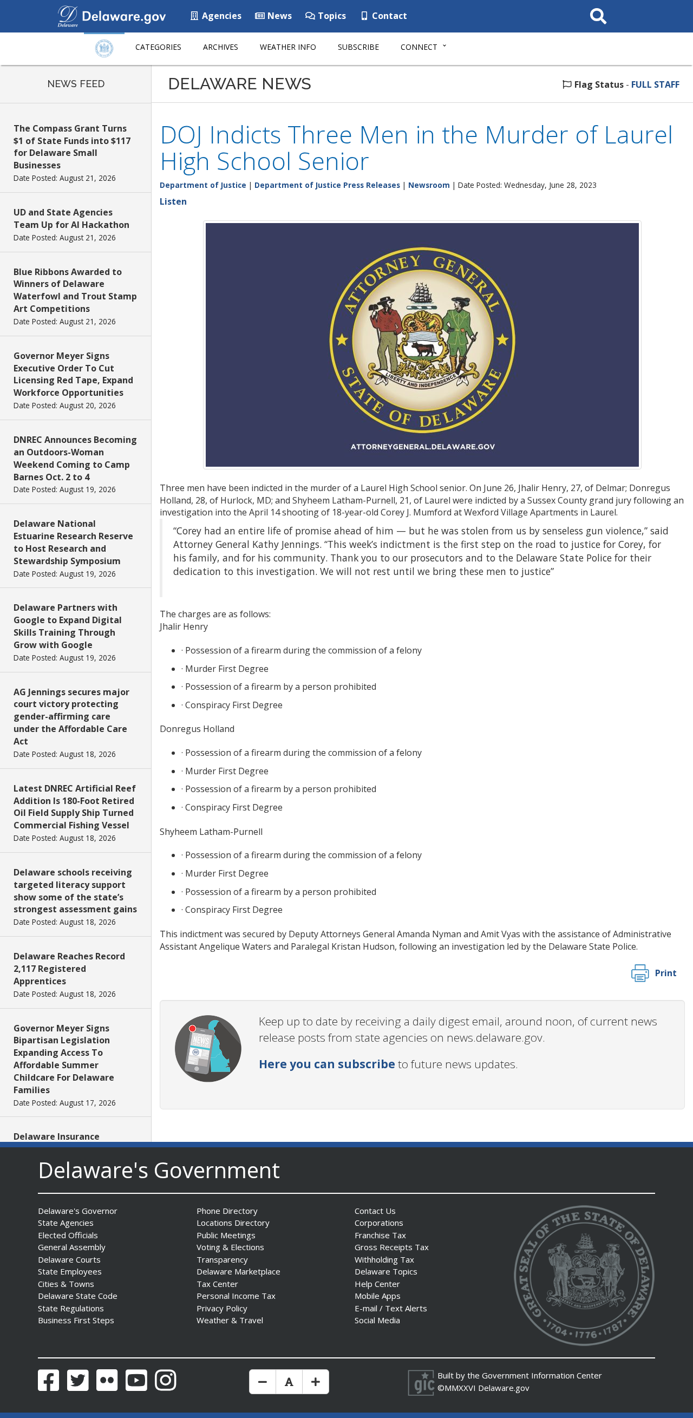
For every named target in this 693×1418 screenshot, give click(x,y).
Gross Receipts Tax (392, 1246)
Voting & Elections (230, 1246)
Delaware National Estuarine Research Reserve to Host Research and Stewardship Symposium (73, 542)
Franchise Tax (380, 1235)
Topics (331, 16)
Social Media (377, 1320)
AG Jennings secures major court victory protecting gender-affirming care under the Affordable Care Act (71, 716)
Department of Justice (203, 185)
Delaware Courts (69, 1259)
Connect (419, 47)
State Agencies (66, 1222)
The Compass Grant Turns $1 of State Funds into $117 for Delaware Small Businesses (72, 147)
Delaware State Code (77, 1295)
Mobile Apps (378, 1295)
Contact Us (375, 1210)
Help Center (377, 1283)
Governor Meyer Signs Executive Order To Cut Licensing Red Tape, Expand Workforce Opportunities (73, 374)
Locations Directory (233, 1222)
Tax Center (217, 1283)
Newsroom (429, 185)
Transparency (222, 1259)
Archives (220, 47)
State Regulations (71, 1308)
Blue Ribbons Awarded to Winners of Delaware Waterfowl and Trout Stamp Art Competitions (75, 290)
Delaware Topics (386, 1271)
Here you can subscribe (327, 1063)
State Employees (70, 1271)
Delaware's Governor (77, 1210)
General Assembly (72, 1246)
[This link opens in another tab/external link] (68, 15)
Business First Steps (76, 1320)
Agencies (220, 16)
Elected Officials (68, 1235)
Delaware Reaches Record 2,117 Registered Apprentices (69, 968)
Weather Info (288, 47)
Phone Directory (227, 1210)
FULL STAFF (655, 84)
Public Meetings (226, 1235)
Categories (158, 47)
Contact (388, 16)
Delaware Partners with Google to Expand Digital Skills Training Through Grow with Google (68, 626)
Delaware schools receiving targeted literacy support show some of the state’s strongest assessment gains (75, 891)
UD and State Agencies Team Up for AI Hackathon (71, 218)
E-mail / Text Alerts (391, 1308)
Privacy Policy (222, 1308)
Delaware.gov (503, 1387)
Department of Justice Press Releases (327, 185)
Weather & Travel (230, 1320)
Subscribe (358, 47)
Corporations (379, 1222)
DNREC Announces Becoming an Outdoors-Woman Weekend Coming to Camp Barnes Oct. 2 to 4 (75, 458)
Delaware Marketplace (238, 1271)
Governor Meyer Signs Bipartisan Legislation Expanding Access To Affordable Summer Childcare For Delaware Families (64, 1059)
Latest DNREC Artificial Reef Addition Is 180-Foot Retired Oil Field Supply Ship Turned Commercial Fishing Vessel (75, 807)
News (278, 16)
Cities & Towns (66, 1283)
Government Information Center (542, 1375)
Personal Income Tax (236, 1295)
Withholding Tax (384, 1259)
